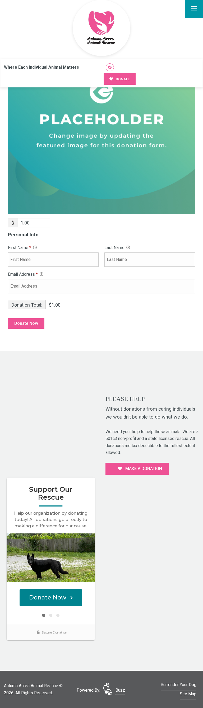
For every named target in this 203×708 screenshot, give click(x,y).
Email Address (23, 274)
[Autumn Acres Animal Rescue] (101, 28)
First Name (19, 247)
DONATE (122, 79)
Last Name (115, 247)
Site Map (188, 693)
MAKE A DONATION (143, 468)
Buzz (120, 690)
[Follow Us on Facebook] (110, 67)
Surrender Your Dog (178, 684)
